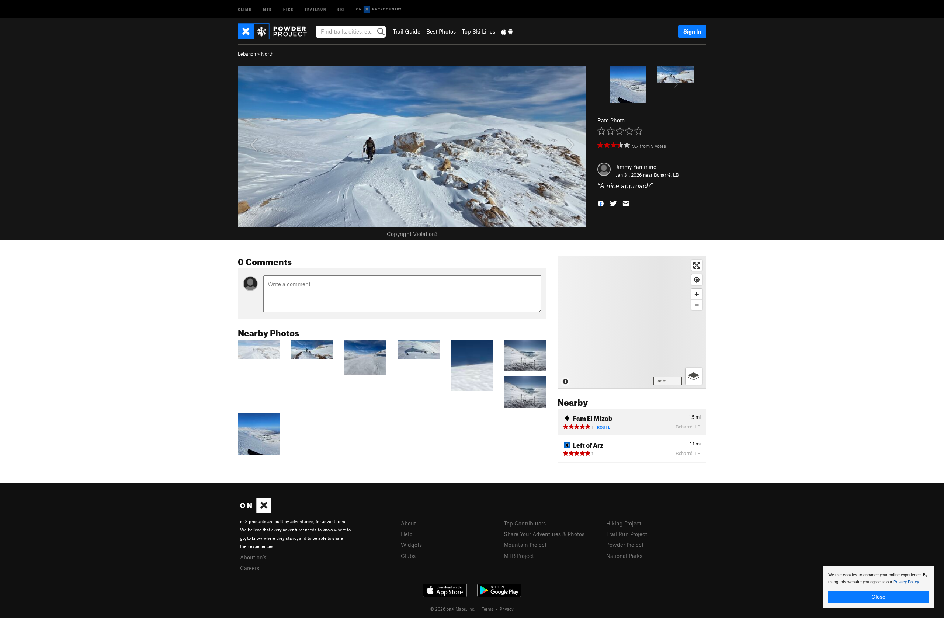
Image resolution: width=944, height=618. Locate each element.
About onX (253, 557)
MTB (267, 9)
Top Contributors (525, 523)
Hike (288, 9)
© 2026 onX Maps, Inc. (452, 608)
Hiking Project (623, 523)
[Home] (276, 31)
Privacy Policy (906, 582)
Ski (341, 9)
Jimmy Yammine (636, 166)
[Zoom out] (696, 304)
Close (878, 596)
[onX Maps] (255, 510)
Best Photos (441, 31)
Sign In (692, 31)
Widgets (411, 544)
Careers (249, 568)
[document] (878, 587)
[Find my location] (696, 279)
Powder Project (624, 544)
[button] (600, 203)
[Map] (632, 322)
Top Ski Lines (478, 31)
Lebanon (247, 54)
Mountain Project (525, 544)
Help (407, 534)
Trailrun (315, 9)
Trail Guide (406, 31)
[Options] (694, 376)
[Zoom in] (696, 294)
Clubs (408, 555)
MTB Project (519, 555)
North (267, 54)
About (408, 523)
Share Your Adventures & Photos (544, 534)
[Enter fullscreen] (696, 265)
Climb (245, 9)
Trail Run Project (626, 534)
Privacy (507, 608)
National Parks (624, 555)
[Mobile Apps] (507, 31)
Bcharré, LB (666, 175)
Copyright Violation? (412, 233)
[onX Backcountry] (379, 9)
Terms (487, 608)
